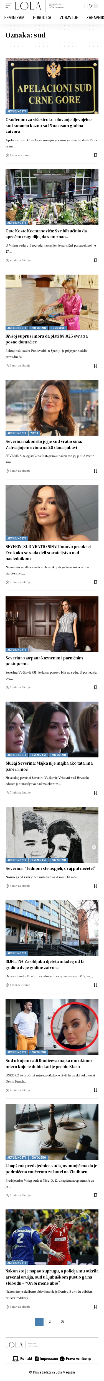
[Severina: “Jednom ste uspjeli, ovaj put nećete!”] (52, 835)
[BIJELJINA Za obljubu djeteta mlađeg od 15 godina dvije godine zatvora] (52, 928)
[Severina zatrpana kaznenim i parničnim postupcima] (52, 624)
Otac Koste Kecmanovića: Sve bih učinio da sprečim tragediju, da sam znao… (46, 234)
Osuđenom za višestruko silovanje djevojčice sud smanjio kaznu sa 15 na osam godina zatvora (49, 126)
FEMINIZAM (38, 755)
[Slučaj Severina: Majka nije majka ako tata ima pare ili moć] (52, 729)
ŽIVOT (34, 433)
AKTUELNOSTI (16, 111)
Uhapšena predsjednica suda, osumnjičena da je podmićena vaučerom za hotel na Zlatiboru (51, 1169)
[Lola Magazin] (39, 6)
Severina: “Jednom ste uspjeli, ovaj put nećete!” (51, 868)
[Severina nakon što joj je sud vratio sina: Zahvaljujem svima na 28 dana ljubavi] (52, 408)
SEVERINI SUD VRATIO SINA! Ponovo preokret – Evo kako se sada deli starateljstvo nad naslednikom (50, 553)
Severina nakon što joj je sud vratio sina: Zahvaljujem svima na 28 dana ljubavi (44, 444)
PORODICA (58, 328)
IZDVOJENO (38, 328)
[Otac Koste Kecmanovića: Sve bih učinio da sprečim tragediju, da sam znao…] (52, 197)
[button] (10, 6)
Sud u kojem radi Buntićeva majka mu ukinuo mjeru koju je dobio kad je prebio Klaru (49, 1063)
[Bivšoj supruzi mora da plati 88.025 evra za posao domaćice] (52, 302)
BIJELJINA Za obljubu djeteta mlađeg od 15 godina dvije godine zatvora (45, 964)
